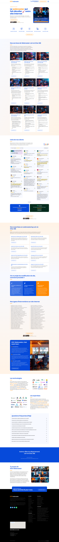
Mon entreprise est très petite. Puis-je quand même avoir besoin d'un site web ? (23, 435)
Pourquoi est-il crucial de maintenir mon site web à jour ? (20, 420)
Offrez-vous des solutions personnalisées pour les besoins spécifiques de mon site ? (24, 429)
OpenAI (18, 386)
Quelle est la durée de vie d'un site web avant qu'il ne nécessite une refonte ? (23, 439)
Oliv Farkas (40, 176)
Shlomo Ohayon (28, 157)
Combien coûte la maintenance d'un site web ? (18, 437)
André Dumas (14, 166)
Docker (18, 388)
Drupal (48, 403)
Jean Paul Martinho (41, 158)
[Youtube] (13, 529)
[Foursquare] (16, 529)
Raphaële (27, 150)
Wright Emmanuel (41, 150)
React (13, 384)
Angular (11, 390)
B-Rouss (27, 188)
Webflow (45, 404)
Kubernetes (23, 388)
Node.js (16, 383)
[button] (48, 1)
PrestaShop (39, 403)
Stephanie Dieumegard (29, 176)
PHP (13, 383)
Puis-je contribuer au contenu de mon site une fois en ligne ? (20, 431)
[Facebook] (10, 529)
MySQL (11, 383)
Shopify (42, 403)
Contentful (12, 385)
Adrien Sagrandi (41, 169)
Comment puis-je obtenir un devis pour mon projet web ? (20, 433)
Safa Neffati (27, 170)
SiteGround (32, 402)
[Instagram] (14, 529)
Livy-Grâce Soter (41, 191)
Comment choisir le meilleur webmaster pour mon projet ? (20, 418)
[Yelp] (17, 529)
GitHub (39, 406)
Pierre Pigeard (14, 181)
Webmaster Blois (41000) (29, 457)
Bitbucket (43, 406)
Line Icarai (40, 183)
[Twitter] (12, 529)
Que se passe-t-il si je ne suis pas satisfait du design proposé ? (21, 441)
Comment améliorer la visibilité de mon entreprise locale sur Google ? (22, 422)
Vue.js (26, 389)
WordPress (34, 403)
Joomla (45, 403)
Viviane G (14, 190)
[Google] (18, 529)
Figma (48, 404)
